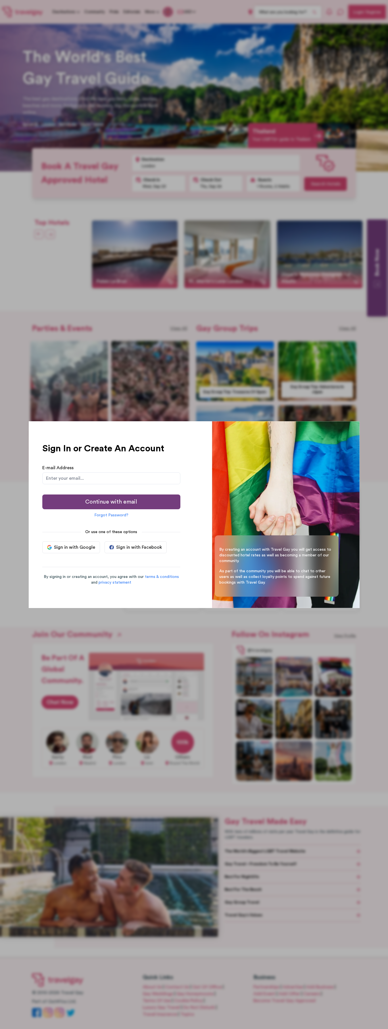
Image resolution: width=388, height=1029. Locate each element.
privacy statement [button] (115, 582)
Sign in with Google (74, 547)
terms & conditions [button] (162, 577)
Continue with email (111, 502)
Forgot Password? (111, 515)
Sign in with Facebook (139, 547)
